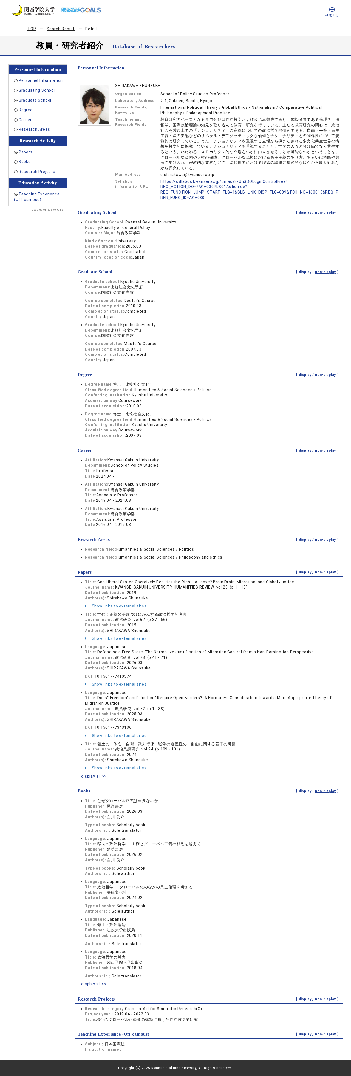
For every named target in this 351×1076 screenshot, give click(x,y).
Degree (26, 110)
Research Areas (34, 129)
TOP (31, 29)
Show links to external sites (119, 606)
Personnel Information (41, 80)
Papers (26, 152)
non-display (325, 212)
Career (25, 119)
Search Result (61, 29)
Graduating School (37, 90)
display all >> (94, 776)
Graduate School (35, 100)
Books (25, 161)
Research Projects (37, 171)
